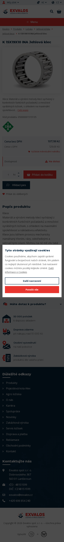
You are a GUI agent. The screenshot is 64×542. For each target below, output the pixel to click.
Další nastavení (32, 280)
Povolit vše (32, 289)
